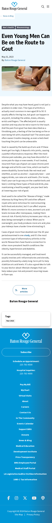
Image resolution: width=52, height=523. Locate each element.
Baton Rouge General (15, 60)
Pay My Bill (25, 384)
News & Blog (25, 440)
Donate (25, 434)
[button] (48, 6)
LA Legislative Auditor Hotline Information (25, 474)
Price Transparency (25, 457)
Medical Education (25, 446)
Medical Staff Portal (25, 468)
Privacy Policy (33, 514)
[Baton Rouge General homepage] (21, 7)
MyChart (25, 390)
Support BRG (25, 429)
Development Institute (25, 451)
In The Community (25, 418)
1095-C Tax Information (25, 479)
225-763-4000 (26, 373)
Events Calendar (25, 423)
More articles (24, 290)
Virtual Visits (25, 395)
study (27, 235)
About (25, 401)
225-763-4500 (26, 364)
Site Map (19, 514)
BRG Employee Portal (25, 462)
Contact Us (25, 412)
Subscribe (26, 352)
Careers (25, 406)
